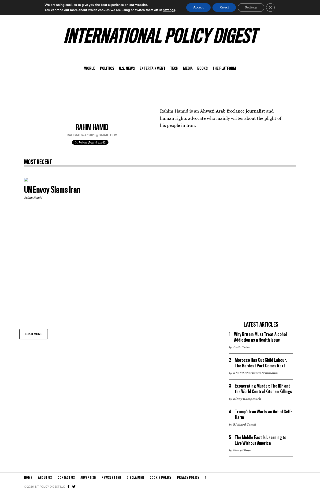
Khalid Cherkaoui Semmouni (255, 373)
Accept (198, 7)
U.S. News (127, 69)
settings (169, 10)
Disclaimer (135, 477)
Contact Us (66, 477)
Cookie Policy (160, 477)
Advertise (88, 477)
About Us (45, 477)
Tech (174, 69)
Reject (224, 7)
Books (202, 69)
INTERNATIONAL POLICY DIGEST (160, 37)
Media (188, 69)
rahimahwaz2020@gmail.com (92, 135)
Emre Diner (242, 450)
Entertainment (152, 69)
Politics (107, 69)
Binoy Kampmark (247, 398)
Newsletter (111, 477)
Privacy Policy (188, 477)
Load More (33, 334)
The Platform (224, 69)
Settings (251, 7)
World (89, 69)
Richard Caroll (244, 424)
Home (28, 477)
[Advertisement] (261, 248)
